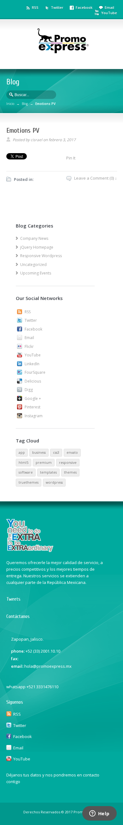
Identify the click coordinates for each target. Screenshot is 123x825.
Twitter (57, 7)
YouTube (109, 12)
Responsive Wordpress (41, 255)
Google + (33, 398)
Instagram (34, 415)
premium (44, 462)
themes (70, 472)
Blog (25, 103)
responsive (68, 462)
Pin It (70, 158)
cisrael (36, 139)
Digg (29, 389)
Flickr (29, 346)
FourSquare (35, 372)
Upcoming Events (35, 273)
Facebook (84, 7)
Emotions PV (22, 130)
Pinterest (32, 407)
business (39, 452)
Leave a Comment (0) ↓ (95, 178)
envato (72, 452)
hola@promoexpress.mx (48, 666)
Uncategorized (33, 264)
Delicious (33, 381)
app (22, 452)
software (26, 472)
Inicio (10, 103)
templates (48, 472)
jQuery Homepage (36, 247)
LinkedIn (32, 363)
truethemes (28, 482)
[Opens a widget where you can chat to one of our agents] (99, 814)
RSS (35, 7)
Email (109, 7)
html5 (23, 462)
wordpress (54, 482)
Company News (34, 238)
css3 (56, 452)
